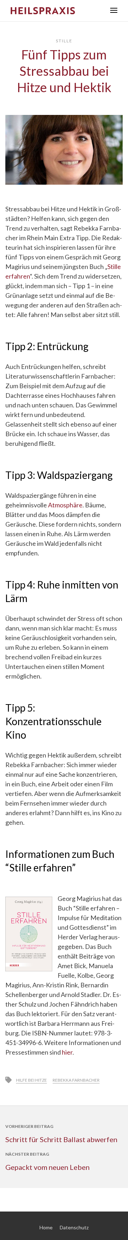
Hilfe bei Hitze (31, 1080)
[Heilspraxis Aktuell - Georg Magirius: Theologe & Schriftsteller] (55, 11)
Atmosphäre (65, 505)
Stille (64, 40)
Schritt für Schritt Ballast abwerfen (61, 1139)
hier (67, 1052)
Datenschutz (74, 1227)
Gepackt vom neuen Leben (47, 1167)
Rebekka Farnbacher (76, 1080)
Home (46, 1227)
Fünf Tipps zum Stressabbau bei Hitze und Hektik (64, 71)
